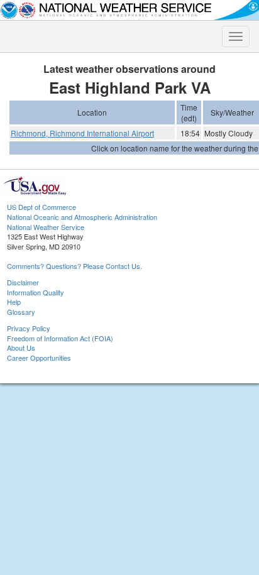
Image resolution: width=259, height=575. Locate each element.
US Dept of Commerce (41, 207)
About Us (21, 347)
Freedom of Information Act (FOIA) (60, 338)
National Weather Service (45, 227)
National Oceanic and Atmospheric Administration (82, 217)
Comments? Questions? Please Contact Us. (74, 266)
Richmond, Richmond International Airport (82, 133)
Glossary (21, 312)
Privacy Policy (28, 328)
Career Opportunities (39, 358)
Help (14, 302)
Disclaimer (23, 282)
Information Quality (35, 292)
